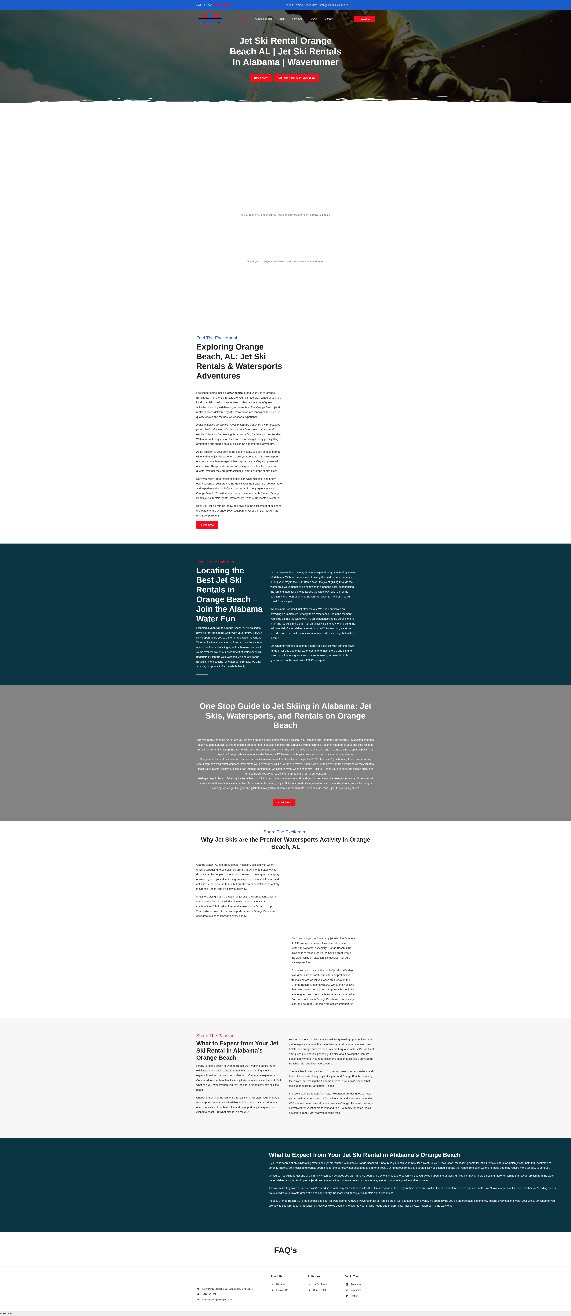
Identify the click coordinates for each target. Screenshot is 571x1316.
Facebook (355, 1284)
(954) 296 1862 (221, 5)
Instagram (355, 1290)
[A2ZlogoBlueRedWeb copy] (210, 15)
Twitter (353, 1296)
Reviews (281, 1284)
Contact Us (282, 1290)
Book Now (6, 1313)
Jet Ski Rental (320, 1284)
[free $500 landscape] (285, 108)
